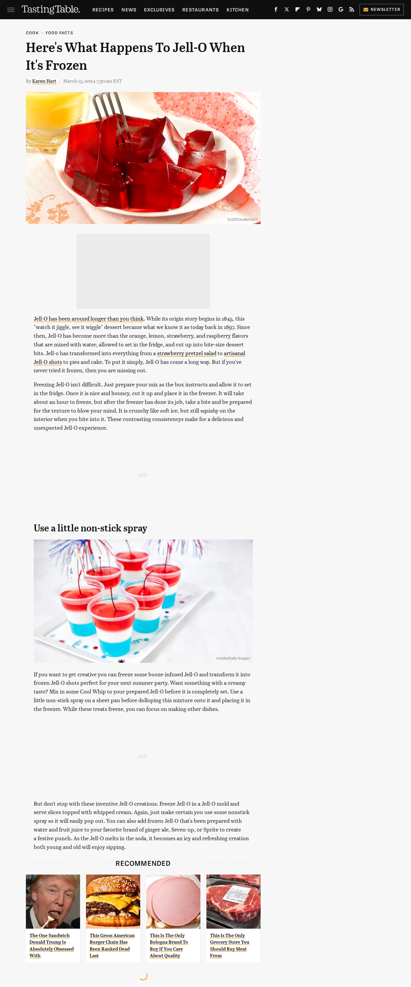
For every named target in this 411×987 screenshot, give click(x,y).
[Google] (341, 10)
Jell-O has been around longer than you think (89, 318)
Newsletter (385, 9)
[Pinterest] (308, 10)
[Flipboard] (298, 10)
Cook (32, 33)
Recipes (103, 9)
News (129, 9)
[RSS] (352, 10)
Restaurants (200, 9)
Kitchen (238, 9)
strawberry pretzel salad (186, 353)
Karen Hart (44, 80)
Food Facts (59, 33)
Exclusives (159, 9)
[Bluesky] (319, 10)
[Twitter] (287, 10)
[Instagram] (330, 10)
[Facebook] (276, 10)
